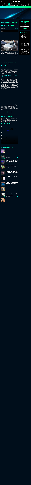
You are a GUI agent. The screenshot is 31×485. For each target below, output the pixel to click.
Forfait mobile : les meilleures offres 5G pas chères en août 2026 (25, 49)
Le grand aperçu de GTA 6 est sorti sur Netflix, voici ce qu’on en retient (11, 150)
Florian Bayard (2, 28)
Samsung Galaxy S (8, 173)
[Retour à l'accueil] (15, 1)
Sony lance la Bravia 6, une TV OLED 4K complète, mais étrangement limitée (12, 161)
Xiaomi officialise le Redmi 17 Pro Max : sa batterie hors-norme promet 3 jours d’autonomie (12, 177)
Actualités (7, 162)
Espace (11, 5)
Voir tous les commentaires (5, 144)
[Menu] (1, 1)
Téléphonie (1, 5)
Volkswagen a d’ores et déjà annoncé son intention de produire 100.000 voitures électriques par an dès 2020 (9, 93)
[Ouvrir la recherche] (29, 1)
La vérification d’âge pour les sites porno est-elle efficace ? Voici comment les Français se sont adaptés (12, 194)
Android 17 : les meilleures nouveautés (24, 37)
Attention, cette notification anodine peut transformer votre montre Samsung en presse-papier (12, 200)
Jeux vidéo (7, 152)
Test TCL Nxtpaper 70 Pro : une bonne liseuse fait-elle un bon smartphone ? (11, 188)
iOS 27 (21, 40)
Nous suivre (16, 112)
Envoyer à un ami (13, 112)
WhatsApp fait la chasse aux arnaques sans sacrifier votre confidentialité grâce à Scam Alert (12, 166)
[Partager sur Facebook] (5, 112)
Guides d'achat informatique (9, 184)
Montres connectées (8, 202)
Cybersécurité (22, 5)
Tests (6, 190)
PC (4, 5)
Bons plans (14, 5)
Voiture (3, 20)
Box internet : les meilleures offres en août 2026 (25, 47)
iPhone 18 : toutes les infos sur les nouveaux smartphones (25, 39)
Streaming (28, 5)
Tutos (17, 5)
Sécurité (7, 157)
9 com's (16, 28)
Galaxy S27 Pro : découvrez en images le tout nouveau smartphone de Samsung (12, 172)
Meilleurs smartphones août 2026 (25, 52)
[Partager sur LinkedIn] (9, 112)
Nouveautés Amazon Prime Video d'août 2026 (25, 46)
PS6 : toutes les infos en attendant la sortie (25, 42)
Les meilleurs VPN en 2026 (24, 53)
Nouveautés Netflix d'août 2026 (25, 43)
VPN (18, 5)
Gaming (7, 5)
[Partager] (17, 28)
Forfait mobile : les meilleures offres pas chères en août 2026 (24, 51)
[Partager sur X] (2, 112)
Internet (6, 196)
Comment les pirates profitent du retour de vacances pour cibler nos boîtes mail (12, 155)
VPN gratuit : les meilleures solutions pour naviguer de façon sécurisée (12, 183)
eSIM (25, 5)
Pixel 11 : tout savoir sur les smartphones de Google (24, 36)
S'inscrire (24, 28)
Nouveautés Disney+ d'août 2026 (25, 44)
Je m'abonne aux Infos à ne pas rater (7, 31)
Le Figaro (6, 67)
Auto (9, 5)
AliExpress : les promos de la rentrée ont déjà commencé (24, 34)
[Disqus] (9, 134)
